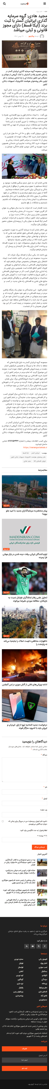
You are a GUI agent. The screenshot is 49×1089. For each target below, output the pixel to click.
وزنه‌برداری (19, 995)
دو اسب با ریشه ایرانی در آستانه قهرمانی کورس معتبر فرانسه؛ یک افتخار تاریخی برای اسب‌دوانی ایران (20, 902)
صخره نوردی (18, 959)
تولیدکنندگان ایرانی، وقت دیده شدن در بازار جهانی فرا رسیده (25, 555)
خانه (45, 11)
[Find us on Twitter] (38, 946)
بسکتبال (44, 971)
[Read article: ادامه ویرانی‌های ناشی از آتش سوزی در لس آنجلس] (24, 665)
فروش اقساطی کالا (39, 461)
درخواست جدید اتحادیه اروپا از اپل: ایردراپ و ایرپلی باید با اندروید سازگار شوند (27, 726)
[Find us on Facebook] (44, 946)
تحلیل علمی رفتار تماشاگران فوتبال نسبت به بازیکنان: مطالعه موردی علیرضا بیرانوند (27, 599)
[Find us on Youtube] (32, 946)
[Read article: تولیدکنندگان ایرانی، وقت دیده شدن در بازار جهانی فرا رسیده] (24, 535)
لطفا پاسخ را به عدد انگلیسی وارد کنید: (33, 830)
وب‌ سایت (43, 809)
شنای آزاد (44, 995)
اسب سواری (43, 967)
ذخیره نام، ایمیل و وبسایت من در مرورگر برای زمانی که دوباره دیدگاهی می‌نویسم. (27, 822)
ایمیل (44, 798)
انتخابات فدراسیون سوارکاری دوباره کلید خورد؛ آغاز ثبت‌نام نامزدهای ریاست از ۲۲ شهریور (19, 891)
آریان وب (31, 1084)
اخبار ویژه (39, 11)
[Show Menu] (44, 4)
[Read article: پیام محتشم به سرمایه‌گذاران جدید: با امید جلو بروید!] (24, 491)
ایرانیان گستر (35, 453)
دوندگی (44, 979)
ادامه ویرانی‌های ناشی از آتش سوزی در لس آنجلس (24, 684)
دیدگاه (44, 755)
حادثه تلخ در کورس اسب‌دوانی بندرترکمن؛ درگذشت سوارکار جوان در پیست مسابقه (20, 871)
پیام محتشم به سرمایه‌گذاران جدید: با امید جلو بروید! (26, 512)
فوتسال (20, 967)
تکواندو (44, 975)
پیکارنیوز (31, 36)
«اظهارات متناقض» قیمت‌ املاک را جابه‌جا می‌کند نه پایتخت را (25, 642)
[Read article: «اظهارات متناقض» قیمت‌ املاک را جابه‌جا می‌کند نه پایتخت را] (24, 622)
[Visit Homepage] (24, 3)
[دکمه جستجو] (4, 4)
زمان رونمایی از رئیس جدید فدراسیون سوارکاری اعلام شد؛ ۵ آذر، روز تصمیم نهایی (18, 881)
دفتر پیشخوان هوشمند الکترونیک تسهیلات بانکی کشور (28, 457)
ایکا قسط (26, 453)
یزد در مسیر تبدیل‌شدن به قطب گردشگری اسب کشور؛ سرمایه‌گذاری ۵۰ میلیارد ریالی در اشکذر (19, 862)
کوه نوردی (19, 975)
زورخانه (44, 983)
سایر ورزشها (43, 987)
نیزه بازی (20, 983)
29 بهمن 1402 (18, 36)
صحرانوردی (43, 999)
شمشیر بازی (43, 991)
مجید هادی (27, 461)
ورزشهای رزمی (18, 991)
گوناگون (20, 979)
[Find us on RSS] (26, 946)
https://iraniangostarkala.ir (35, 447)
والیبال (21, 987)
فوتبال (21, 963)
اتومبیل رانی (43, 959)
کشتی (21, 971)
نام (45, 787)
